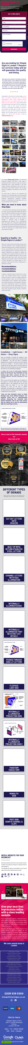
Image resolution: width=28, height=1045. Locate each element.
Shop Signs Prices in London (14, 958)
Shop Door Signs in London (14, 977)
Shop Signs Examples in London (14, 979)
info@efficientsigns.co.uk (13, 997)
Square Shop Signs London (14, 971)
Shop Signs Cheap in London (14, 975)
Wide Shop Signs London (14, 982)
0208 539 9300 (16, 114)
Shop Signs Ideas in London (14, 964)
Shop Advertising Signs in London (14, 966)
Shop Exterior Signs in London (14, 980)
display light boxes (6, 101)
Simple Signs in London (14, 955)
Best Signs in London (14, 967)
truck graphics (14, 101)
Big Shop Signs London (14, 960)
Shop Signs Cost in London (14, 974)
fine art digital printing (11, 102)
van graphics (8, 97)
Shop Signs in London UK (14, 963)
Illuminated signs (16, 97)
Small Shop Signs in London (14, 956)
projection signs (8, 99)
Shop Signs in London (14, 951)
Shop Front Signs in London (14, 953)
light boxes (17, 381)
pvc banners (23, 99)
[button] (3, 892)
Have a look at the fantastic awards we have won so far (14, 436)
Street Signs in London (14, 969)
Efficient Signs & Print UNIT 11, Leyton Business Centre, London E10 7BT (14, 1023)
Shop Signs (20, 101)
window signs (16, 99)
